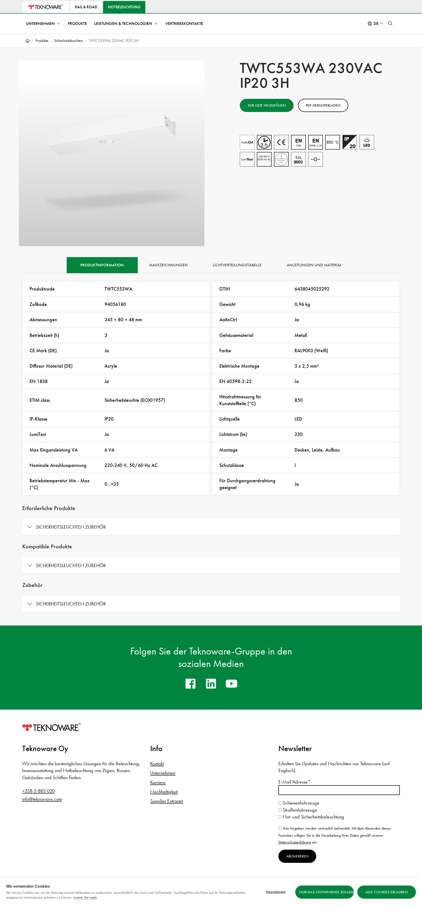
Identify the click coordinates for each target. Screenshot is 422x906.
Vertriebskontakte (184, 23)
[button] (390, 23)
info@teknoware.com (42, 799)
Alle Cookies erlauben (387, 892)
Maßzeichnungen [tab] (168, 265)
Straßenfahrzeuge (299, 810)
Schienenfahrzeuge (300, 803)
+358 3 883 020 (38, 791)
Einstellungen (276, 892)
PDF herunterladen (323, 105)
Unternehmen (40, 23)
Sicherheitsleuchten (68, 40)
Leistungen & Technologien (123, 23)
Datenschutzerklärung (294, 842)
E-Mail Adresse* (294, 782)
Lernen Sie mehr (85, 897)
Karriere (158, 782)
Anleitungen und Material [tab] (314, 265)
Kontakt (157, 763)
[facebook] (190, 683)
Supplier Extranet (166, 801)
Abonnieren (297, 856)
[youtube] (231, 683)
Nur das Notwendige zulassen (326, 892)
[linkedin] (211, 683)
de (376, 23)
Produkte (77, 23)
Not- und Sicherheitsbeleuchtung (313, 817)
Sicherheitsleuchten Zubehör (71, 527)
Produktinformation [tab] (102, 265)
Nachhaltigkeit (164, 792)
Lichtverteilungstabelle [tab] (237, 265)
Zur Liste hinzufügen (267, 105)
